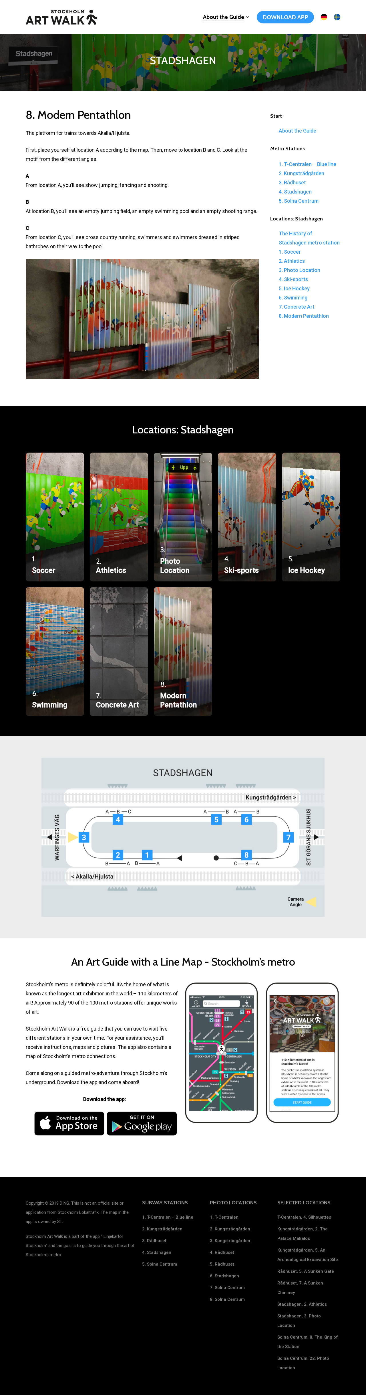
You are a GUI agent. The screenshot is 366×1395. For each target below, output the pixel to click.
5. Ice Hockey (294, 288)
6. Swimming (293, 298)
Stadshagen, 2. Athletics (302, 1304)
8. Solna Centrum (227, 1299)
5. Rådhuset (222, 1264)
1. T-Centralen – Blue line (307, 164)
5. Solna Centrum (299, 201)
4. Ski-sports (293, 279)
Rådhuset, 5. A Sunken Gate (305, 1271)
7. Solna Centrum (227, 1287)
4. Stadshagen (295, 192)
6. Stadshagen (224, 1275)
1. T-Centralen (224, 1217)
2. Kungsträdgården (301, 173)
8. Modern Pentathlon (304, 316)
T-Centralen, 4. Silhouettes (304, 1217)
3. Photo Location (299, 270)
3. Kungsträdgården (230, 1240)
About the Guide (297, 131)
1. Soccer (290, 252)
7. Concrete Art (297, 307)
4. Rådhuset (222, 1252)
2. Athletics (292, 261)
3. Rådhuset (292, 182)
